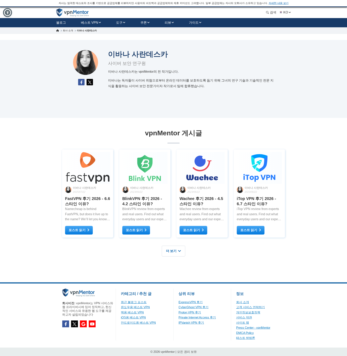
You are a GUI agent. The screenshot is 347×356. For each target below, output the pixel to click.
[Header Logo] (72, 12)
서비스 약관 (244, 317)
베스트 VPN (89, 22)
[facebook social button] (65, 323)
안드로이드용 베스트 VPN (138, 322)
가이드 (194, 22)
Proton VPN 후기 (190, 312)
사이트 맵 (242, 322)
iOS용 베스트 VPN (133, 317)
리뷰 (168, 22)
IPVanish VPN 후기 (191, 322)
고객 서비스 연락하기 (250, 307)
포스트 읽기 (77, 230)
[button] (7, 12)
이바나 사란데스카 (84, 187)
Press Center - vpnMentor (253, 327)
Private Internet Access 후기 (197, 317)
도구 (119, 22)
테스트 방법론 (245, 338)
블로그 (61, 22)
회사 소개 (242, 302)
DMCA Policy (245, 333)
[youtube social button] (92, 323)
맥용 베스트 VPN (132, 312)
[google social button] (83, 323)
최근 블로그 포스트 (134, 302)
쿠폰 (143, 22)
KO (286, 12)
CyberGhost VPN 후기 (193, 307)
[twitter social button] (74, 323)
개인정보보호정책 (248, 312)
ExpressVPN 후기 (191, 302)
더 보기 (171, 251)
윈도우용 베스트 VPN (135, 307)
